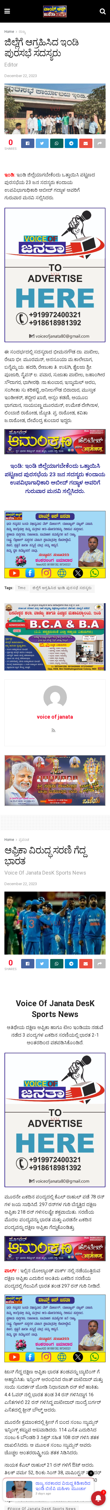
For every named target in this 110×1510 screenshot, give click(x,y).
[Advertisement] (55, 162)
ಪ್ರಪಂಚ (24, 840)
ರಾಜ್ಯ (22, 32)
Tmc (22, 588)
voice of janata (55, 717)
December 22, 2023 (20, 76)
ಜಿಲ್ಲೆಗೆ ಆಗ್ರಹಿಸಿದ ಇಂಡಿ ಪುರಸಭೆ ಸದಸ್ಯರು (62, 588)
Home (9, 32)
